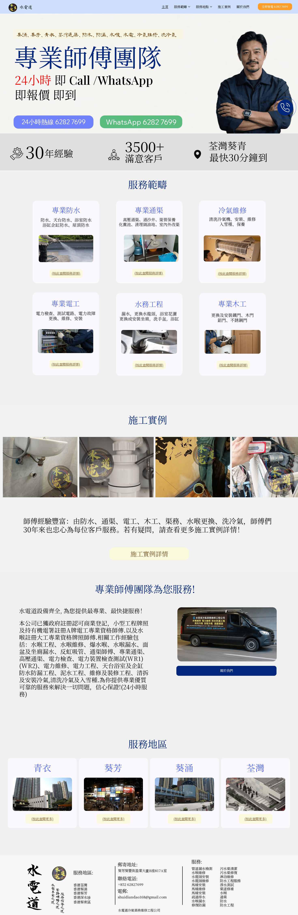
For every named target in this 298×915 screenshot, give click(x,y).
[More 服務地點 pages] (211, 7)
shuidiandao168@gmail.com (142, 897)
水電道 (26, 7)
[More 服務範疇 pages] (189, 7)
